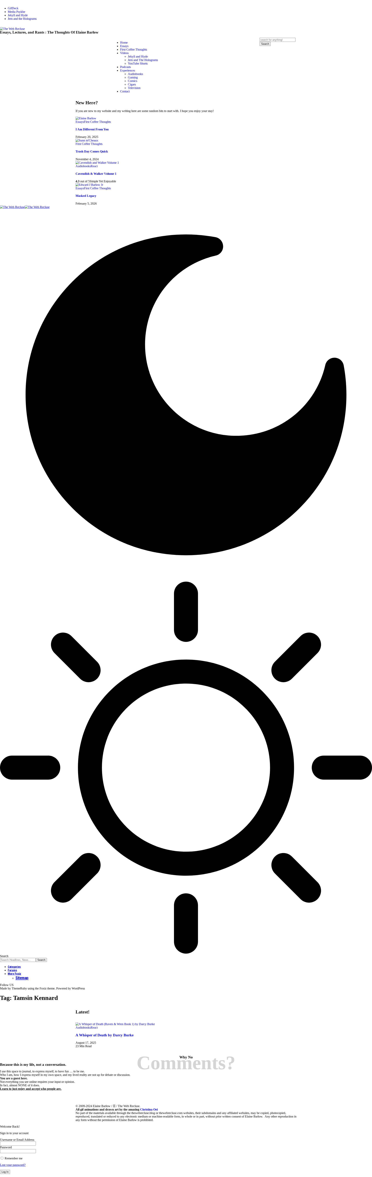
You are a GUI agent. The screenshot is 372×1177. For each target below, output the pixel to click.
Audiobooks (83, 166)
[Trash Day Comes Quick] (87, 140)
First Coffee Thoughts (97, 121)
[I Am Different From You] (86, 118)
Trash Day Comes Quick (92, 151)
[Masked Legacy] (89, 184)
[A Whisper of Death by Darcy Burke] (115, 1024)
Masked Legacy (86, 195)
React (94, 166)
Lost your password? (13, 1165)
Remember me (13, 1158)
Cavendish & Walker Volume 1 (96, 173)
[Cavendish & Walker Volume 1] (97, 162)
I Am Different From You (92, 129)
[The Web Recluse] (25, 207)
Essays (80, 121)
